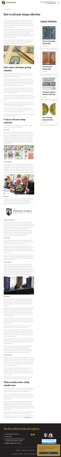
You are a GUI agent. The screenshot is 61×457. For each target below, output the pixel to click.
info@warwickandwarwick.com (48, 2)
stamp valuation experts (12, 110)
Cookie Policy (24, 450)
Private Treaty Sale (21, 360)
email (20, 417)
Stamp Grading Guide (17, 84)
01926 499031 (8, 436)
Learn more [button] (41, 449)
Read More (44, 46)
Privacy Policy (32, 450)
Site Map (18, 450)
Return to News (7, 9)
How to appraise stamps (17, 114)
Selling (19, 378)
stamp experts (7, 31)
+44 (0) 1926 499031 (51, 3)
